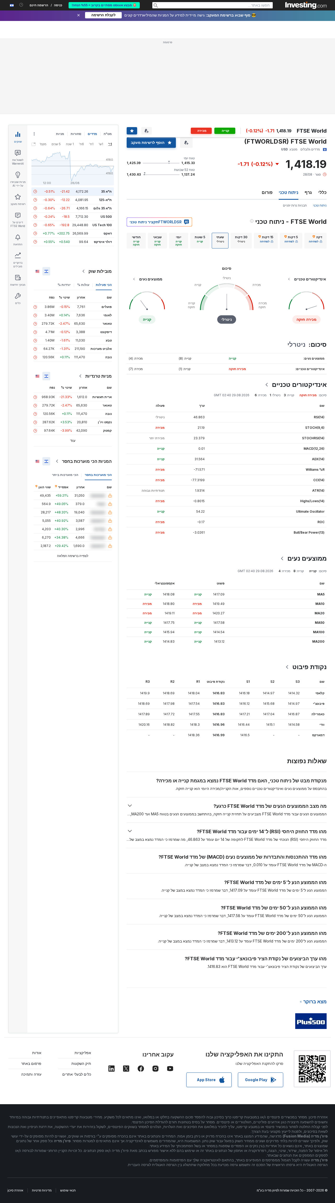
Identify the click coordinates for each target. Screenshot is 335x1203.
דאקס (108, 233)
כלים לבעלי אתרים (76, 1074)
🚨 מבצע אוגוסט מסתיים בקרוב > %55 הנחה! (104, 5)
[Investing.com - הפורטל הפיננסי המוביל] (306, 5)
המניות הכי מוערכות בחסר (87, 461)
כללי (322, 192)
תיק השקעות (81, 1063)
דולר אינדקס (103, 242)
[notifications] (21, 4)
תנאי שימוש (68, 1190)
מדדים (92, 134)
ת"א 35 (106, 191)
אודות (36, 1052)
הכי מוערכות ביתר (65, 475)
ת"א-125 (105, 200)
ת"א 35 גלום (102, 208)
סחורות (76, 134)
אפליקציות (83, 1052)
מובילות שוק (100, 271)
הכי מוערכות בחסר (98, 475)
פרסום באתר (31, 1063)
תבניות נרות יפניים (295, 205)
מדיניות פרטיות (42, 1190)
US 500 (106, 217)
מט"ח (108, 134)
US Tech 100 (102, 225)
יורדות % (64, 285)
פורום (267, 192)
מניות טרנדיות (98, 376)
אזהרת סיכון (15, 1190)
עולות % (83, 285)
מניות (60, 134)
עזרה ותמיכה (31, 1074)
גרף (308, 192)
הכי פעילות (104, 285)
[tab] (315, 240)
